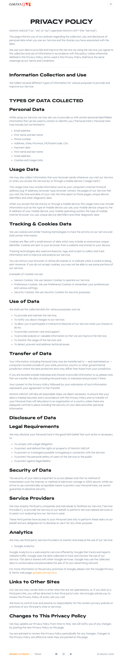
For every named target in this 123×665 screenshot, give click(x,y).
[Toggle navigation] (111, 4)
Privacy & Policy (19, 654)
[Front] (20, 4)
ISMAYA (104, 654)
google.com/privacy (45, 572)
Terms (37, 654)
